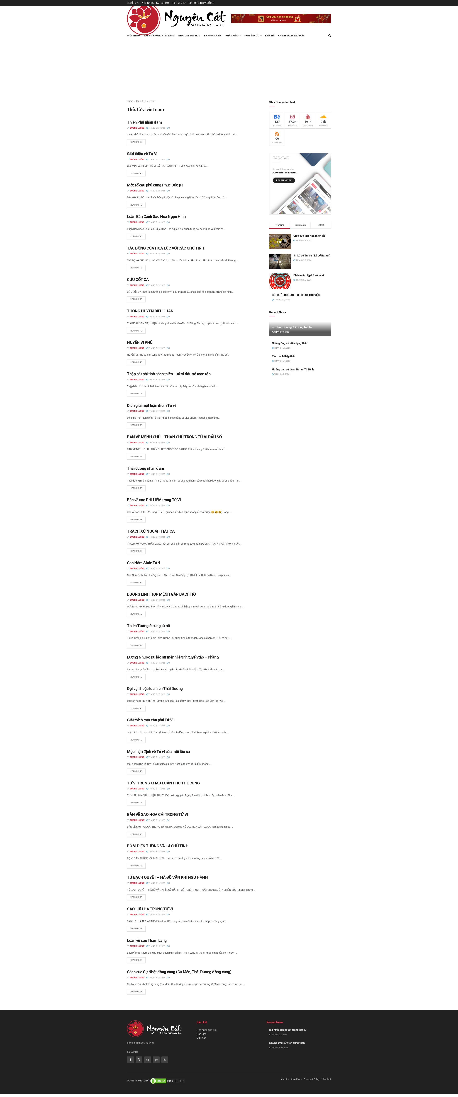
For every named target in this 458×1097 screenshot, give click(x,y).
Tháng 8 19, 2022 (156, 254)
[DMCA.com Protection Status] (167, 1081)
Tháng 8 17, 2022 (156, 694)
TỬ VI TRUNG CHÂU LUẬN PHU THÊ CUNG (163, 783)
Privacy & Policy (312, 1079)
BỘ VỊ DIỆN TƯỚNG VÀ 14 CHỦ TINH (157, 846)
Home (130, 101)
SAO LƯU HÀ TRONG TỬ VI (150, 909)
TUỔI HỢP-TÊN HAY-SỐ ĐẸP (200, 3)
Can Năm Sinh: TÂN (143, 563)
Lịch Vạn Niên (212, 35)
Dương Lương (137, 128)
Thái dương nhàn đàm (145, 468)
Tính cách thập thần (283, 356)
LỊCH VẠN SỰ (178, 3)
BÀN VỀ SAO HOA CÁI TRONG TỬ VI (157, 814)
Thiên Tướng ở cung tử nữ (148, 626)
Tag (137, 101)
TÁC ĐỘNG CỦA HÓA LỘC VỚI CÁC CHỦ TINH (165, 248)
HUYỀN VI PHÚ (140, 342)
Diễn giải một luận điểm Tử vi (151, 405)
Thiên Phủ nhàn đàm (144, 122)
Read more (136, 142)
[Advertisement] (229, 67)
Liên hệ (269, 35)
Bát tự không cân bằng (159, 35)
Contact (327, 1079)
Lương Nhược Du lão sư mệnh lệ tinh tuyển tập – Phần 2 (173, 657)
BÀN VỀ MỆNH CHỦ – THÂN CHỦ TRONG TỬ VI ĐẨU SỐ (174, 437)
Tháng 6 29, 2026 (282, 348)
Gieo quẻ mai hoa (189, 35)
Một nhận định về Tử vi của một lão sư (158, 751)
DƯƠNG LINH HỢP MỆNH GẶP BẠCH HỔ (161, 594)
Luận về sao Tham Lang (147, 940)
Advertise (295, 1079)
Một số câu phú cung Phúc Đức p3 (155, 185)
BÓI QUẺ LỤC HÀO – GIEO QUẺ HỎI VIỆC (296, 295)
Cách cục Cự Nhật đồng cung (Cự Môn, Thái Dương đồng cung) (179, 972)
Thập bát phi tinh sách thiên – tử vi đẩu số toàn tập (168, 374)
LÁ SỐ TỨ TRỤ (147, 3)
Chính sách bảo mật (291, 35)
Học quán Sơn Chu (207, 1030)
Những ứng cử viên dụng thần (289, 343)
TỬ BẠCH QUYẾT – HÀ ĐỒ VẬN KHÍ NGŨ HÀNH (167, 877)
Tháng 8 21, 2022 (156, 128)
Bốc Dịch (201, 1034)
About (284, 1079)
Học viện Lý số (141, 1081)
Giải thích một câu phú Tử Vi (150, 720)
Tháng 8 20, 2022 (156, 191)
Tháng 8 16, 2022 (156, 726)
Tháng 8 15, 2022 (156, 946)
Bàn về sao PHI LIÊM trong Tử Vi (154, 500)
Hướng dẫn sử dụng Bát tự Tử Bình (293, 369)
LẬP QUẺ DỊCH (163, 3)
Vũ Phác (201, 1037)
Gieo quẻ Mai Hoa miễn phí (309, 235)
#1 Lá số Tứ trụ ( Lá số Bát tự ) (311, 255)
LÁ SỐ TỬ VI (132, 3)
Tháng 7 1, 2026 (281, 332)
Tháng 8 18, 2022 (156, 568)
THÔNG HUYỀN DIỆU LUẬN (150, 311)
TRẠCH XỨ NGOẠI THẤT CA (151, 531)
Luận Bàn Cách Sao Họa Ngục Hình (156, 216)
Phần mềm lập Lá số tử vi (308, 275)
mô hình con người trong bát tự (292, 327)
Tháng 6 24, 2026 (282, 361)
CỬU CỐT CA (138, 279)
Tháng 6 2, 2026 (281, 374)
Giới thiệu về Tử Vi (142, 153)
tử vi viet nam (148, 101)
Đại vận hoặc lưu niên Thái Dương (155, 688)
